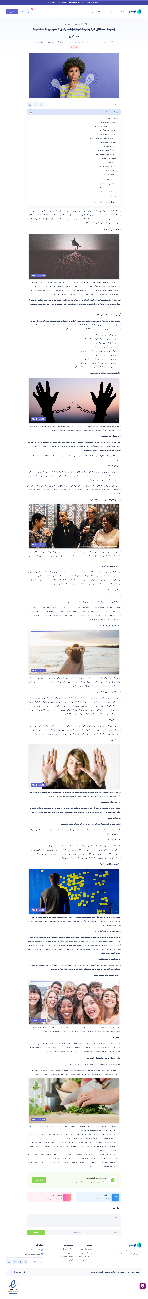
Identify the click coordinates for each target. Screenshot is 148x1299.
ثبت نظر (36, 1232)
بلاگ (76, 24)
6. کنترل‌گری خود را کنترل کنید (106, 150)
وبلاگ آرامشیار (67, 1249)
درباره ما (91, 11)
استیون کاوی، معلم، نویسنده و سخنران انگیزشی (106, 698)
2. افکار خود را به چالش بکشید (106, 188)
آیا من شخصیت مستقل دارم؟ (109, 122)
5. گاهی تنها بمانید (110, 146)
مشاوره (12, 11)
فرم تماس (40, 1261)
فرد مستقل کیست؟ (112, 118)
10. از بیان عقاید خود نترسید (107, 166)
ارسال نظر (39, 1180)
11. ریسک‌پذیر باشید (110, 170)
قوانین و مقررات (67, 1256)
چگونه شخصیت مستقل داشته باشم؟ (106, 126)
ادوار (13, 1272)
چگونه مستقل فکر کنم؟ (110, 180)
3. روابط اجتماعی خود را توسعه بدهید (104, 192)
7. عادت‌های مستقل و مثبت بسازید (105, 154)
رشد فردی (67, 24)
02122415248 (35, 1250)
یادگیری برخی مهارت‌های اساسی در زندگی (65, 1126)
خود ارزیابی (109, 11)
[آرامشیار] (135, 11)
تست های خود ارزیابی (84, 1260)
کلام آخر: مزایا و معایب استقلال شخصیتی (105, 202)
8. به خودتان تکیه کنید (109, 158)
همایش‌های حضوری (85, 1256)
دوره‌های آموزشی (86, 1249)
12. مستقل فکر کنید (110, 174)
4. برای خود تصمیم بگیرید (108, 142)
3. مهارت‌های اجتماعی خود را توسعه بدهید (102, 138)
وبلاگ (100, 11)
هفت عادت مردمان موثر (66, 698)
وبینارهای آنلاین (87, 1253)
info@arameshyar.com (32, 1254)
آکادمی (121, 11)
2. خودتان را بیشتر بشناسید (107, 134)
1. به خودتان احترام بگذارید (108, 130)
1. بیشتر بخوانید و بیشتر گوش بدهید (105, 184)
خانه (82, 24)
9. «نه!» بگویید (111, 162)
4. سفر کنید (112, 196)
